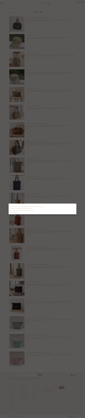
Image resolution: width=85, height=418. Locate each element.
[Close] (76, 203)
